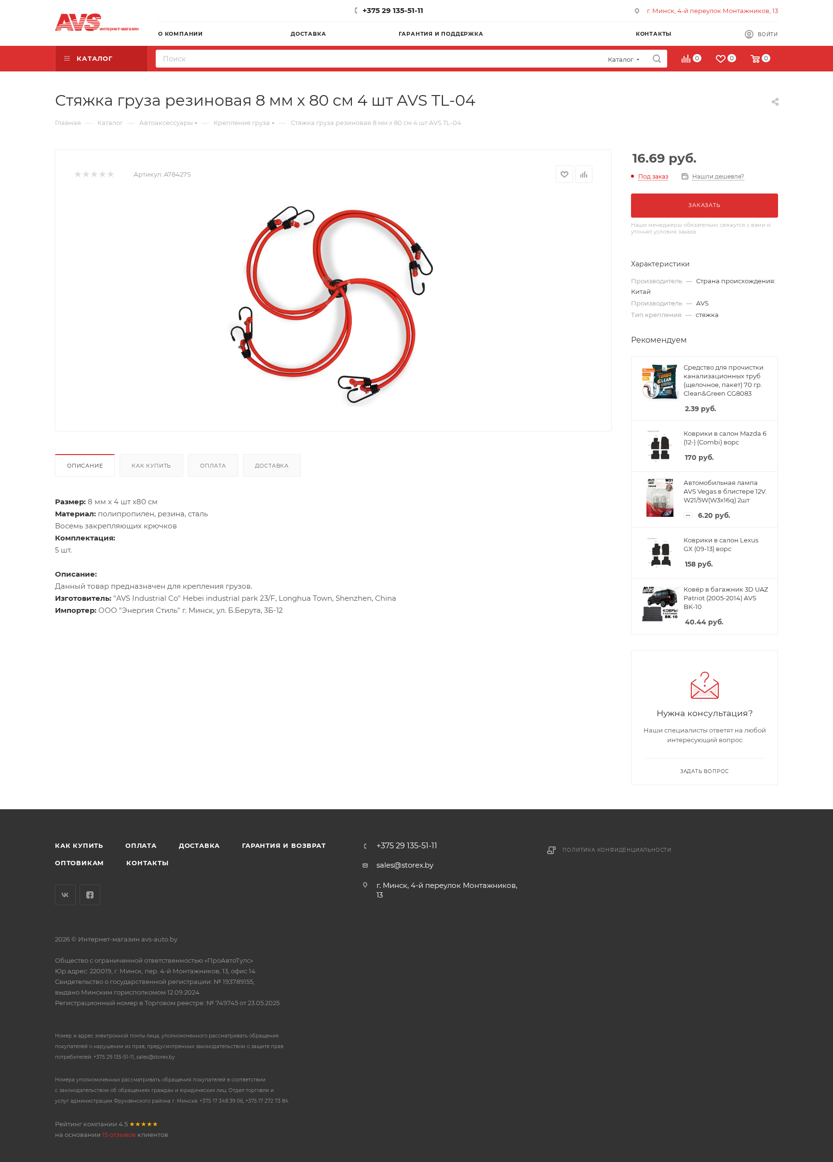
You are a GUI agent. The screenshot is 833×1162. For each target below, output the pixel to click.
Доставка (272, 465)
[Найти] (656, 59)
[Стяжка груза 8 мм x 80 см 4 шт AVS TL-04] (333, 303)
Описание (85, 465)
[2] (85, 174)
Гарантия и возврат (283, 845)
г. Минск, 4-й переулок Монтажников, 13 (712, 10)
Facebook (90, 895)
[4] (102, 174)
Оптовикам (79, 863)
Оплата (213, 465)
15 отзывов (119, 1134)
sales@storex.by (404, 865)
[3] (94, 174)
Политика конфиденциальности (617, 850)
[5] (110, 174)
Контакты (147, 863)
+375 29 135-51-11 (393, 10)
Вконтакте (65, 895)
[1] (77, 174)
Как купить (151, 465)
